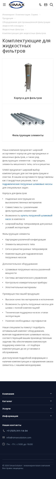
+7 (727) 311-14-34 (17, 430)
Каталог (7, 401)
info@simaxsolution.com (19, 437)
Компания (8, 393)
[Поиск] (51, 5)
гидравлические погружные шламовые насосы (27, 183)
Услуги (6, 408)
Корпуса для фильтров (28, 98)
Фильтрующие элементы (27, 135)
